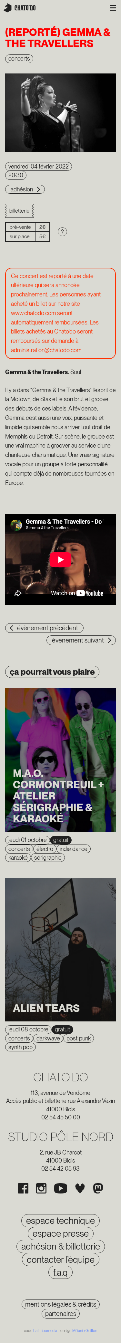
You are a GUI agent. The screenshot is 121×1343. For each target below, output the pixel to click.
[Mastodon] (98, 1188)
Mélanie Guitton (84, 1331)
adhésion (22, 189)
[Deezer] (80, 1188)
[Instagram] (41, 1188)
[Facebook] (23, 1188)
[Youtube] (60, 1188)
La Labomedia (45, 1331)
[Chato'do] (19, 8)
